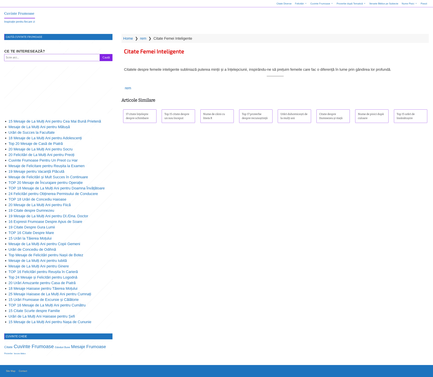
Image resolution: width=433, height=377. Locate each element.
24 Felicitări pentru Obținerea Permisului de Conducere (53, 194)
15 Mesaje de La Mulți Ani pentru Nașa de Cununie (49, 322)
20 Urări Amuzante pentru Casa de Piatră (42, 283)
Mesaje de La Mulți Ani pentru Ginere (38, 266)
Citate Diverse (284, 3)
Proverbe (8, 353)
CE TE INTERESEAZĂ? (24, 51)
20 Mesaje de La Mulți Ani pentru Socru (40, 149)
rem (143, 38)
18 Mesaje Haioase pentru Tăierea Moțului (42, 288)
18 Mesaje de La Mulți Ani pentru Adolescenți (45, 138)
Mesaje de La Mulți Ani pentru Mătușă (39, 127)
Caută (106, 57)
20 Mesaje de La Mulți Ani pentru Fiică (39, 205)
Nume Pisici (408, 3)
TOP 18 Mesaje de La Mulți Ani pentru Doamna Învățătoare (56, 188)
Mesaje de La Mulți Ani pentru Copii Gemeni (44, 244)
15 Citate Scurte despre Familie (34, 311)
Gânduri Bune (62, 347)
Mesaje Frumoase (88, 346)
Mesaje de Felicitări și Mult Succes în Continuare (48, 177)
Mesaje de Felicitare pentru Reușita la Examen (46, 166)
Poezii (424, 3)
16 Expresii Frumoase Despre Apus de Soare (45, 221)
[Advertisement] (58, 89)
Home (128, 38)
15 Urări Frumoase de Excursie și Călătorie (43, 299)
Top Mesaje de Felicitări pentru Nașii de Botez (45, 255)
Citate (8, 347)
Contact (23, 371)
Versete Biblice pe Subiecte (383, 3)
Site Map (10, 371)
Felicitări (299, 3)
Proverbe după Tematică (350, 3)
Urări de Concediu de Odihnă (32, 249)
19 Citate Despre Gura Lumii (31, 227)
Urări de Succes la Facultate (31, 132)
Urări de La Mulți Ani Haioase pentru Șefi (41, 316)
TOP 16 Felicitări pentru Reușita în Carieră (43, 272)
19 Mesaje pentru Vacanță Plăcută (36, 171)
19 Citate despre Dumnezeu (31, 210)
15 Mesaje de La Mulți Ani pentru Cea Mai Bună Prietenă (54, 121)
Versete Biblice (20, 354)
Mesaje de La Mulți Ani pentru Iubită (37, 260)
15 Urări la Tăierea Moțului (30, 238)
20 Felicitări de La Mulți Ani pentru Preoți (41, 155)
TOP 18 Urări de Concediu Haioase (37, 199)
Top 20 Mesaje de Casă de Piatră (35, 143)
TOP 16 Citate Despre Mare (31, 233)
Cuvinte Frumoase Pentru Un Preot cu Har (43, 160)
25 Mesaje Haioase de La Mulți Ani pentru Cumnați (49, 294)
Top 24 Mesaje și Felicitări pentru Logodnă (42, 277)
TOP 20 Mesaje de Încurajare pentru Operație (45, 182)
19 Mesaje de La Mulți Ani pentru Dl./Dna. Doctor (48, 216)
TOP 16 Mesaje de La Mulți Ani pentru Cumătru (47, 305)
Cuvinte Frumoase (320, 3)
